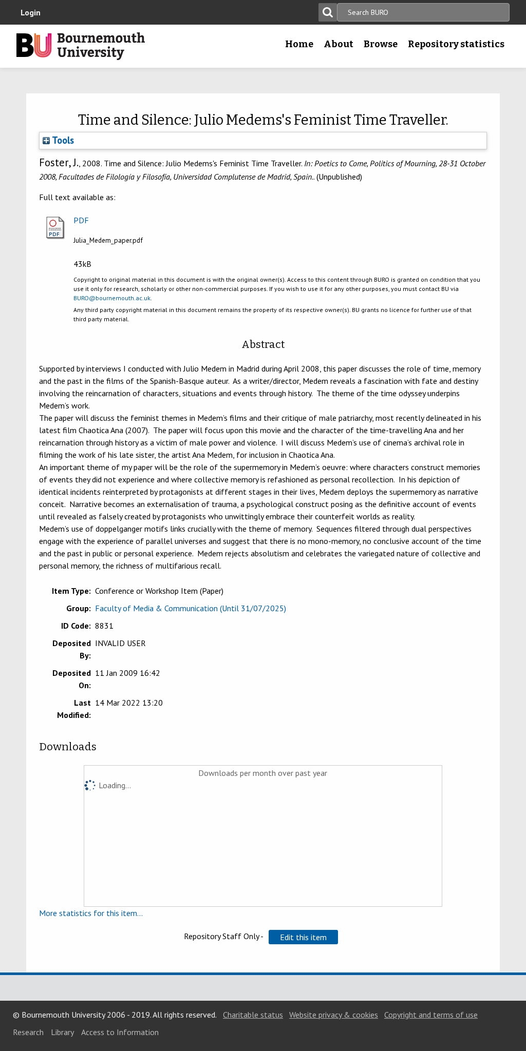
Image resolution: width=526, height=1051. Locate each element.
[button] (303, 937)
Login (31, 12)
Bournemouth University (80, 46)
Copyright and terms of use (431, 1014)
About (338, 44)
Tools (62, 140)
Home (299, 44)
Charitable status (253, 1014)
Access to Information (120, 1032)
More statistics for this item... (91, 913)
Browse (381, 44)
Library (62, 1032)
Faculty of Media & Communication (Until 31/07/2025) (190, 608)
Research (28, 1032)
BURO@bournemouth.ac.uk (112, 298)
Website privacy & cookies (333, 1014)
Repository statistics (456, 44)
